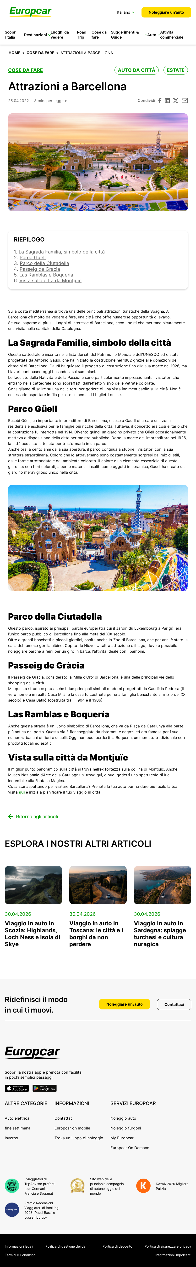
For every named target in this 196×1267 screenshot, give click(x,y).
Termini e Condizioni (20, 1255)
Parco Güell (33, 257)
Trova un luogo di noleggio (78, 1137)
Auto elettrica (17, 1118)
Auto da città (136, 70)
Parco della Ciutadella (44, 263)
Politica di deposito (117, 1246)
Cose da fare (40, 52)
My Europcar (122, 1137)
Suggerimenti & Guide (125, 35)
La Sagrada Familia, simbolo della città (62, 252)
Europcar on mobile (72, 1128)
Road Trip (81, 35)
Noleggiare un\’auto (124, 1004)
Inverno (11, 1137)
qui (22, 792)
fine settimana (17, 1128)
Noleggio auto (123, 1118)
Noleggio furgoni (125, 1128)
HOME (15, 52)
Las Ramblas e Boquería (46, 275)
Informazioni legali (19, 1246)
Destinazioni (35, 34)
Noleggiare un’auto (166, 12)
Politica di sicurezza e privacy (168, 1246)
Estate (176, 70)
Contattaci (174, 1004)
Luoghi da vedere (60, 35)
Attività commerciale (171, 35)
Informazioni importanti (173, 1255)
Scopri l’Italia (10, 35)
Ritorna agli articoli (37, 816)
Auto (151, 34)
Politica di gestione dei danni (67, 1246)
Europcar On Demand (129, 1147)
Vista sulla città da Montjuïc (50, 280)
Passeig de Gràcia (40, 269)
